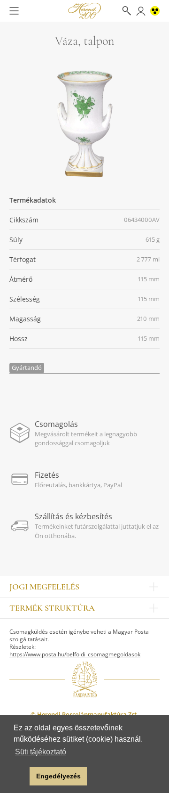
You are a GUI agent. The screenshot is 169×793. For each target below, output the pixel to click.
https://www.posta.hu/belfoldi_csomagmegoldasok (74, 654)
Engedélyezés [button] (58, 776)
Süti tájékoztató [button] (40, 752)
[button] (20, 776)
